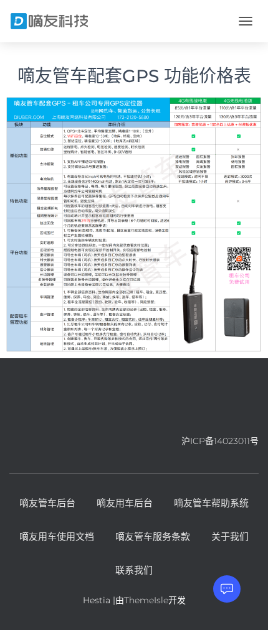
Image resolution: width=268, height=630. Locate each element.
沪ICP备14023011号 (220, 441)
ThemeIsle (146, 600)
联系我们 (134, 570)
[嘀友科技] (54, 21)
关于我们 (230, 536)
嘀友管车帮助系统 (211, 503)
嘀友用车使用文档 (56, 536)
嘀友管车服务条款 (152, 536)
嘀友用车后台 (125, 503)
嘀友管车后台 (47, 503)
